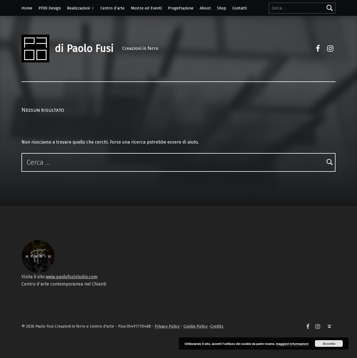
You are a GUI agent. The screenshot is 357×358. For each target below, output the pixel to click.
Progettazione (181, 8)
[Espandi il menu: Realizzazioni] (92, 8)
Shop (221, 8)
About (205, 8)
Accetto (329, 343)
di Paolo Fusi (84, 48)
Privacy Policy (167, 326)
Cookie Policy (196, 326)
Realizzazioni (78, 8)
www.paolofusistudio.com (72, 276)
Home (26, 8)
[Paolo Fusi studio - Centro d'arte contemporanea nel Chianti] (38, 256)
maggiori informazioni (292, 344)
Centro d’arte (112, 8)
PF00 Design (49, 8)
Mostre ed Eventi (146, 8)
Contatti (239, 8)
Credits (216, 326)
